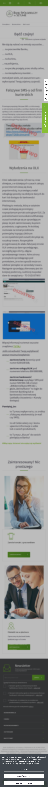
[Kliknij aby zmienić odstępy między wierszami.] (46, 88)
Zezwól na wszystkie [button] (24, 783)
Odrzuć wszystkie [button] (24, 776)
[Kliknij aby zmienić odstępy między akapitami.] (46, 94)
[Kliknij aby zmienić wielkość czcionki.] (46, 81)
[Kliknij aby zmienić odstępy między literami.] (46, 84)
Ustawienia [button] (24, 769)
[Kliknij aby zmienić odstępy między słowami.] (46, 91)
